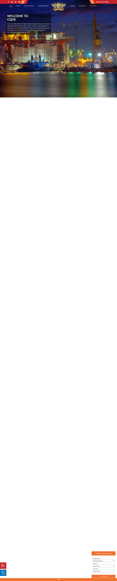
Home (11, 5)
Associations (82, 5)
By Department (96, 558)
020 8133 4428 (102, 2)
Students (72, 5)
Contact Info (93, 5)
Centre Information (29, 5)
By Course (95, 568)
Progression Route (43, 5)
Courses (17, 5)
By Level (95, 563)
